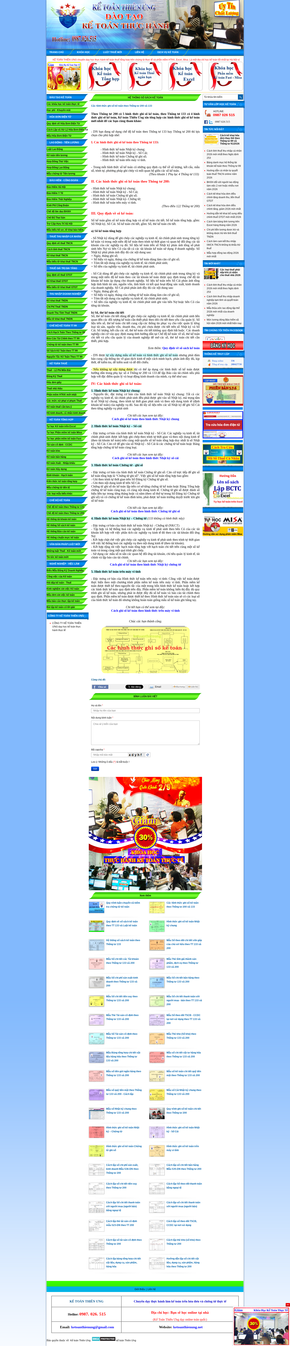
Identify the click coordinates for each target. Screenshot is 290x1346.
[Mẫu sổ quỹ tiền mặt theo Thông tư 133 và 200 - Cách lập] (96, 1099)
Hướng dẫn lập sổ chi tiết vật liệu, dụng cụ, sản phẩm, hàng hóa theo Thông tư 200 (183, 1262)
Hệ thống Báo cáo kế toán (61, 531)
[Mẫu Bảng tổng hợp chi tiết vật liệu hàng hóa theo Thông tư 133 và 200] (96, 1062)
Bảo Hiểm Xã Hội (56, 187)
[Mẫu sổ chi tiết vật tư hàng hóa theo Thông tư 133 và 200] (157, 1062)
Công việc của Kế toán (59, 576)
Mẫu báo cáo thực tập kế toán (63, 601)
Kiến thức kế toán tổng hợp (62, 481)
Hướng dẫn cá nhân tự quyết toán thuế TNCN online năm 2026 (222, 174)
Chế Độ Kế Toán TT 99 (63, 325)
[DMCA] (104, 1340)
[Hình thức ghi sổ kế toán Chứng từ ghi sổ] (96, 1155)
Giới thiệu (140, 1289)
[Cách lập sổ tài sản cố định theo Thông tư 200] (96, 1249)
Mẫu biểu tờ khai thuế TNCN (62, 261)
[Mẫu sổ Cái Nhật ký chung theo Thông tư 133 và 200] (157, 1099)
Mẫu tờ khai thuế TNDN (60, 319)
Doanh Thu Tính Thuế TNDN (62, 312)
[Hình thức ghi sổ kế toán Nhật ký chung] (157, 931)
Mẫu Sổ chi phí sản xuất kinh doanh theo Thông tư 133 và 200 (122, 981)
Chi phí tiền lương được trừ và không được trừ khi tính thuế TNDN (223, 233)
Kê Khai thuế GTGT (57, 281)
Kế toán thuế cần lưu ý (59, 406)
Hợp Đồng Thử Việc (58, 161)
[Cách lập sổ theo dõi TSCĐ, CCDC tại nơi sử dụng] (157, 1230)
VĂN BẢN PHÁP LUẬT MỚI (65, 544)
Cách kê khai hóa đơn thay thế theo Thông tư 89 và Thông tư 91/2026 (230, 139)
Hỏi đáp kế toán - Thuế (59, 582)
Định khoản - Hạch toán (60, 475)
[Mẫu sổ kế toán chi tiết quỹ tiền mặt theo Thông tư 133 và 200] (157, 1080)
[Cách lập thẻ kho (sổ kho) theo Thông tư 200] (157, 1249)
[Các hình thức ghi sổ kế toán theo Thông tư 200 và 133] (157, 912)
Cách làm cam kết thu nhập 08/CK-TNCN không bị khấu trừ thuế (223, 245)
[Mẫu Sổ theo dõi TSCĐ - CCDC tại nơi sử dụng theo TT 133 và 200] (157, 1024)
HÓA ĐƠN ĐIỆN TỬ (60, 117)
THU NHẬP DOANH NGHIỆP (65, 294)
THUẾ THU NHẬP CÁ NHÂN (65, 236)
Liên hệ (152, 1289)
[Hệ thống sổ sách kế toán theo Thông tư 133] (96, 949)
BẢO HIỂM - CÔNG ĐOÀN (64, 180)
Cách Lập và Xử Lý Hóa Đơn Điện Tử (67, 129)
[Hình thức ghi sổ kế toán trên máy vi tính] (157, 1155)
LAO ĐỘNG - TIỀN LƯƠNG (64, 142)
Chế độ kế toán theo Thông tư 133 (65, 507)
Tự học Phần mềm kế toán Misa (64, 432)
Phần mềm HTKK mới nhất (62, 394)
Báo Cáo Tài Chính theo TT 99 (63, 338)
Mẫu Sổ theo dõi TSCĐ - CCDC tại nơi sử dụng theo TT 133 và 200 (183, 1019)
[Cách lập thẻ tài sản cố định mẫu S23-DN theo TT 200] (96, 1230)
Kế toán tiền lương (57, 155)
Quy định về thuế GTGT (59, 275)
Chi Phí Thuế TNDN (57, 306)
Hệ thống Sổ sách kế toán (61, 525)
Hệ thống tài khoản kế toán (61, 519)
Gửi (95, 768)
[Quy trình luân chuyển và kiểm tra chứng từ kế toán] (96, 912)
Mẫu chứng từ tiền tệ (58, 487)
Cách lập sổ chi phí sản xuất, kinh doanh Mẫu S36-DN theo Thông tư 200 (122, 1169)
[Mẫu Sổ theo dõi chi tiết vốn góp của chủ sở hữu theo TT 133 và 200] (157, 949)
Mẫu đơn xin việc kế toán (61, 595)
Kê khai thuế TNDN (57, 300)
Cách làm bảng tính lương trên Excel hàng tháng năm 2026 (223, 223)
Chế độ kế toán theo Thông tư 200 (65, 513)
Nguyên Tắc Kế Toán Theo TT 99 (64, 356)
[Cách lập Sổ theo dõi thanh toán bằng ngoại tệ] (157, 1193)
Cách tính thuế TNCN (58, 249)
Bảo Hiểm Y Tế (55, 193)
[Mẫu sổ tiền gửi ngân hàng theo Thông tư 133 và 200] (96, 1080)
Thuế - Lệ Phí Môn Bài (59, 370)
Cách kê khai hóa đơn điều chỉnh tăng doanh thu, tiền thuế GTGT (223, 197)
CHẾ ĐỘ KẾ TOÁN (60, 500)
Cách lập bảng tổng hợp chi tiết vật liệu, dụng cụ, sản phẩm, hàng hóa (123, 1262)
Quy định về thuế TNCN (60, 243)
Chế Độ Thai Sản (56, 217)
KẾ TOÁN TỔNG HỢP (61, 419)
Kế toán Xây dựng (57, 469)
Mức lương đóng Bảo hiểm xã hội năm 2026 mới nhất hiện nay (224, 321)
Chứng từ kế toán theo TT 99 (63, 344)
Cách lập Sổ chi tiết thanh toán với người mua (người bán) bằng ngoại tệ (123, 1206)
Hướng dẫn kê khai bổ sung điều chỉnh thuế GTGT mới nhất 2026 (224, 215)
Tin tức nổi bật (214, 129)
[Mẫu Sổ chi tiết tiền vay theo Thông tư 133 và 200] (96, 1006)
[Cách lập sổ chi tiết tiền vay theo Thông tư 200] (96, 1193)
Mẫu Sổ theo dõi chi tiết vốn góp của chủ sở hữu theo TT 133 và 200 (184, 944)
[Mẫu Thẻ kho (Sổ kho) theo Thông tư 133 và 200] (157, 1043)
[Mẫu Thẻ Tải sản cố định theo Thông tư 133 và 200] (96, 1024)
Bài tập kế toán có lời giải (61, 607)
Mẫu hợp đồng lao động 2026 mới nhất (223, 255)
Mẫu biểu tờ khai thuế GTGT (62, 287)
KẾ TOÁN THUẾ (58, 363)
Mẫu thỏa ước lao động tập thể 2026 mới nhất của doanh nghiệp (223, 312)
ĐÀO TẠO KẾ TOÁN (61, 97)
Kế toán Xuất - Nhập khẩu (61, 463)
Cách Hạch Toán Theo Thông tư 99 (66, 332)
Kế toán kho (53, 450)
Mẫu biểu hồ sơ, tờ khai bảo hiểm (65, 229)
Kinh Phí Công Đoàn (58, 205)
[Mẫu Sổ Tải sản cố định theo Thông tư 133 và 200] (96, 1043)
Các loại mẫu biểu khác (60, 493)
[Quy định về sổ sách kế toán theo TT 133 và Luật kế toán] (96, 931)
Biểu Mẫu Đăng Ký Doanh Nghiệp (65, 570)
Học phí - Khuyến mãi (58, 110)
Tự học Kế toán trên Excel (61, 426)
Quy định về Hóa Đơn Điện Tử (63, 123)
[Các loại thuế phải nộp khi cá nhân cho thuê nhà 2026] (211, 278)
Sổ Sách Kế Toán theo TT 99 (62, 350)
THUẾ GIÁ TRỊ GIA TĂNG (63, 268)
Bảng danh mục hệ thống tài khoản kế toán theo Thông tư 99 (224, 164)
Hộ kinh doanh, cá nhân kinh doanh (66, 413)
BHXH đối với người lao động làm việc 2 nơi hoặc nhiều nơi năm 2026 (223, 186)
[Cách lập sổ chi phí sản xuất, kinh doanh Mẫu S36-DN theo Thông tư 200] (96, 1174)
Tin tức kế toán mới (57, 557)
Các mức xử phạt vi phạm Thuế (64, 400)
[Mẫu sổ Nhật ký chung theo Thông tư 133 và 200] (96, 1118)
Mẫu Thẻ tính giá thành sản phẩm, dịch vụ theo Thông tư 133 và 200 (182, 963)
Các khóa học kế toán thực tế (63, 104)
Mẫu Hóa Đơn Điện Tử (59, 135)
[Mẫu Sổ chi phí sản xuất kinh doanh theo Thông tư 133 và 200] (96, 987)
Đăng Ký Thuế (54, 376)
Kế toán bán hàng (56, 457)
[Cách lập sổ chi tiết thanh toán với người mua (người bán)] (157, 1212)
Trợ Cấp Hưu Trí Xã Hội (59, 223)
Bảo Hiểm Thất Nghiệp (59, 199)
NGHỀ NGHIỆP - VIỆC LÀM (64, 563)
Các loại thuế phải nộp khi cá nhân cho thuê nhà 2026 (230, 272)
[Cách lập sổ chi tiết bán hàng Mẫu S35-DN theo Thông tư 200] (157, 1174)
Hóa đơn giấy (54, 382)
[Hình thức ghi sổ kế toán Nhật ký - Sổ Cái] (157, 1137)
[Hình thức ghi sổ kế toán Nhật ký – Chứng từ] (96, 1137)
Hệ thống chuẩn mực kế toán (63, 537)
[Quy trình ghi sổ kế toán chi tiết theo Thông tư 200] (157, 1118)
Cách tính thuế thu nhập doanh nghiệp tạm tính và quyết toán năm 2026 (223, 300)
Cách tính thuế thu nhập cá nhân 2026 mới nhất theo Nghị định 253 (224, 154)
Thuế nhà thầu (54, 388)
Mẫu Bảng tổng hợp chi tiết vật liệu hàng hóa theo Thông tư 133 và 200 (123, 1056)
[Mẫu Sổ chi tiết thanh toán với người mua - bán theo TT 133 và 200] (157, 1006)
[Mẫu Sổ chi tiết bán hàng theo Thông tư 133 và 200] (157, 987)
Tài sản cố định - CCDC (59, 444)
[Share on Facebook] (100, 687)
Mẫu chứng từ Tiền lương (61, 173)
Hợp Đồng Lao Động (58, 167)
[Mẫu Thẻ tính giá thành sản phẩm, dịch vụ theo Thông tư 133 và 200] (157, 968)
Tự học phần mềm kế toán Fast (64, 438)
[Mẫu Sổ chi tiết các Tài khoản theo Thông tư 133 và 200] (96, 968)
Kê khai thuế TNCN (57, 255)
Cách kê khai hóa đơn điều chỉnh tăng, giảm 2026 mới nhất (224, 207)
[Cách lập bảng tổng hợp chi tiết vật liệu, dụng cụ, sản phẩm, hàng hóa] (96, 1268)
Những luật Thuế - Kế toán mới (64, 551)
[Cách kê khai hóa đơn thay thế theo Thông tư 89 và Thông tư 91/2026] (211, 144)
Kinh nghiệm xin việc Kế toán (63, 588)
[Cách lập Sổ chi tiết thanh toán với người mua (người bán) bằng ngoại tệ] (96, 1212)
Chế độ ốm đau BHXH (59, 211)
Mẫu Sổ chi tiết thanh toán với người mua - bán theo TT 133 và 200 (184, 1000)
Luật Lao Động (55, 149)
